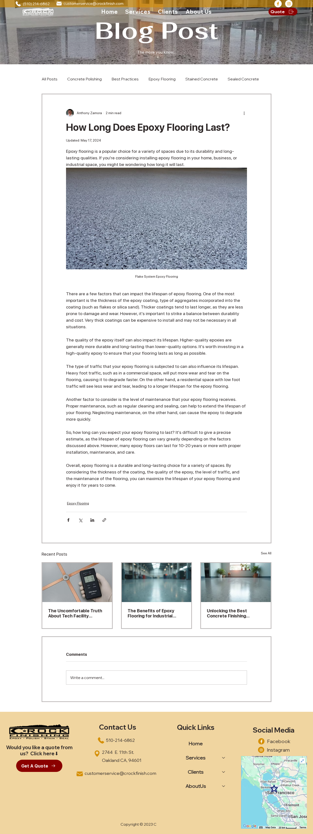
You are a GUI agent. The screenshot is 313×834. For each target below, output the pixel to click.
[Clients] (224, 772)
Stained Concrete (201, 79)
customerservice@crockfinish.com (93, 3)
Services (195, 758)
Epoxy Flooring (162, 79)
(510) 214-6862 (36, 3)
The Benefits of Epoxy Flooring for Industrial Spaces (151, 613)
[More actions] (244, 113)
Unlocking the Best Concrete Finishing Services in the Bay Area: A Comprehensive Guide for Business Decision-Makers (235, 613)
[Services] (224, 758)
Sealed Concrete (243, 79)
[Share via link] (104, 520)
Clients (195, 772)
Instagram (278, 750)
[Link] (278, 3)
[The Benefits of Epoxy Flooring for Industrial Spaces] (156, 582)
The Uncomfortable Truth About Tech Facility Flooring (75, 613)
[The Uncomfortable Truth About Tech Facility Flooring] (77, 582)
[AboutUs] (224, 786)
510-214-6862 (120, 740)
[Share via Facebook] (68, 520)
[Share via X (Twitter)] (80, 520)
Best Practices (125, 79)
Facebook (279, 741)
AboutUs (196, 786)
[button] (138, 11)
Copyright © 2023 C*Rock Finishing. (153, 824)
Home (196, 743)
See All (266, 553)
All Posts (49, 79)
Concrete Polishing (84, 79)
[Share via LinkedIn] (92, 520)
